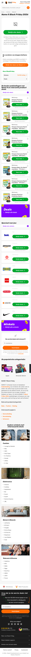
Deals (5, 79)
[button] (5, 628)
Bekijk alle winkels (8, 226)
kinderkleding (5, 387)
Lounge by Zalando (9, 446)
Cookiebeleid (24, 650)
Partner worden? (7, 650)
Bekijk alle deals (8, 92)
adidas (6, 460)
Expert (6, 496)
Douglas (6, 527)
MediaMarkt (7, 489)
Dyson (6, 494)
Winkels (8, 12)
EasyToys (6, 571)
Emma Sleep (7, 530)
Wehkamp (15, 254)
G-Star (6, 463)
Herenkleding (7, 416)
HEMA (14, 277)
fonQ (5, 540)
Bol (13, 232)
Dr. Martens (7, 456)
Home (2, 12)
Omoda (6, 458)
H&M (5, 451)
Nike (13, 311)
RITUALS (6, 525)
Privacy (16, 650)
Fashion (8, 406)
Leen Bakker (7, 537)
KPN (5, 563)
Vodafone (7, 561)
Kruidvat (15, 288)
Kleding (14, 406)
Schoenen (6, 419)
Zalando (14, 300)
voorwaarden (21, 353)
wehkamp (7, 523)
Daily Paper (7, 453)
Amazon (14, 243)
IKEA (13, 266)
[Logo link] (9, 624)
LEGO (5, 575)
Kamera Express (8, 499)
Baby (3, 406)
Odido (5, 566)
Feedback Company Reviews (8, 630)
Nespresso (7, 535)
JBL (5, 501)
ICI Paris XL (7, 532)
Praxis (6, 578)
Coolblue (6, 487)
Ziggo (5, 568)
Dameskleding (7, 414)
